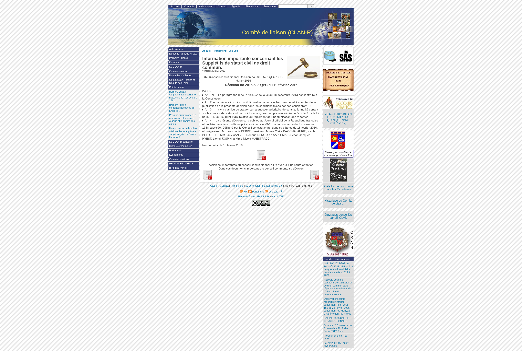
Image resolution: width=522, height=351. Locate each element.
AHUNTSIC (278, 196)
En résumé (270, 6)
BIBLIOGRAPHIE (178, 168)
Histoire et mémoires (180, 146)
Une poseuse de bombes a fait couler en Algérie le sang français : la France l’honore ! (183, 133)
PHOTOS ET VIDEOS (181, 163)
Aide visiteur (206, 6)
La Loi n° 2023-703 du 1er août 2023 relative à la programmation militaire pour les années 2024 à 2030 (338, 269)
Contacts (189, 6)
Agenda (236, 6)
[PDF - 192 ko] (207, 179)
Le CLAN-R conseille (181, 141)
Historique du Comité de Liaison (338, 202)
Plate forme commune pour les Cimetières (338, 188)
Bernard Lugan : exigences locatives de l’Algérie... (182, 108)
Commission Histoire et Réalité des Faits (182, 81)
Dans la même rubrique (337, 259)
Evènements (176, 154)
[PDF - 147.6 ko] (261, 159)
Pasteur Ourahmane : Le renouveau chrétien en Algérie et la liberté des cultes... (182, 120)
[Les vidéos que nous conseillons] (338, 170)
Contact (222, 6)
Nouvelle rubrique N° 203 (183, 53)
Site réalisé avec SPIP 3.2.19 (254, 196)
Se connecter (252, 185)
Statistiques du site (272, 185)
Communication (178, 71)
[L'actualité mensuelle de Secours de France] (338, 103)
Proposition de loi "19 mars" (335, 337)
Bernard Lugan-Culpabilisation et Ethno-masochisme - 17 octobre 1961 (183, 96)
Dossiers (174, 62)
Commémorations (179, 159)
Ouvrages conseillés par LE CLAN (338, 216)
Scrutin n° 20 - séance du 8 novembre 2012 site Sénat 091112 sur (338, 328)
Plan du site (252, 6)
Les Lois (234, 50)
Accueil (206, 50)
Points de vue (176, 87)
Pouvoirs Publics (178, 58)
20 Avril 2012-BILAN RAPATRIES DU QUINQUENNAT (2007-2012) (338, 119)
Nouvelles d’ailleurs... (181, 75)
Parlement (220, 50)
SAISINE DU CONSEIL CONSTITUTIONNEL (336, 320)
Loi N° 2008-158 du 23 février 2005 (336, 345)
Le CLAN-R (175, 66)
